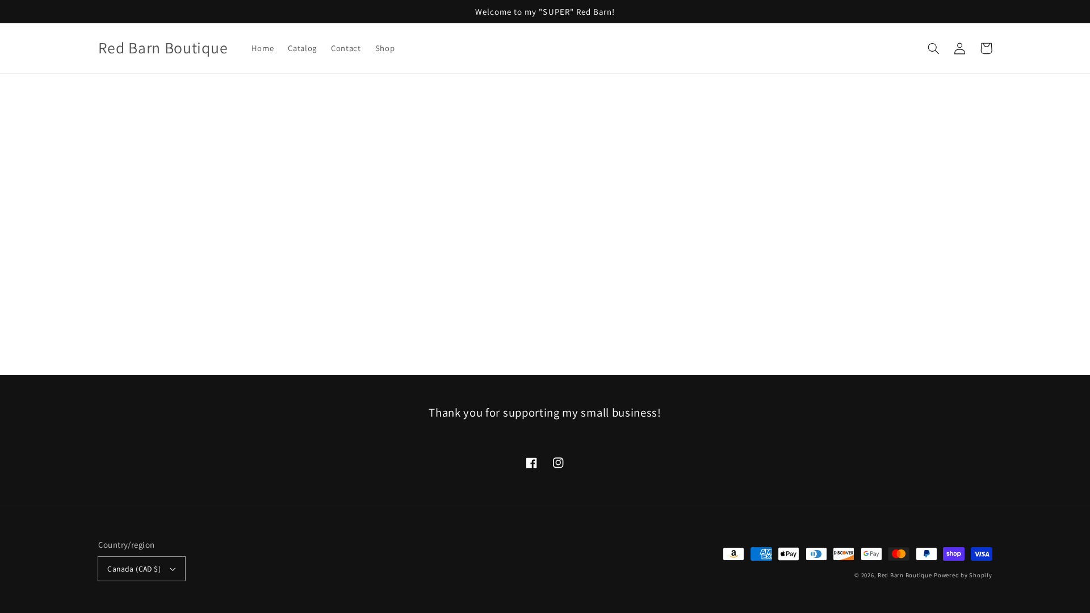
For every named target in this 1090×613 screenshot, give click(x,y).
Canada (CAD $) (134, 569)
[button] (934, 48)
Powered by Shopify (963, 575)
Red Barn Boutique (905, 575)
